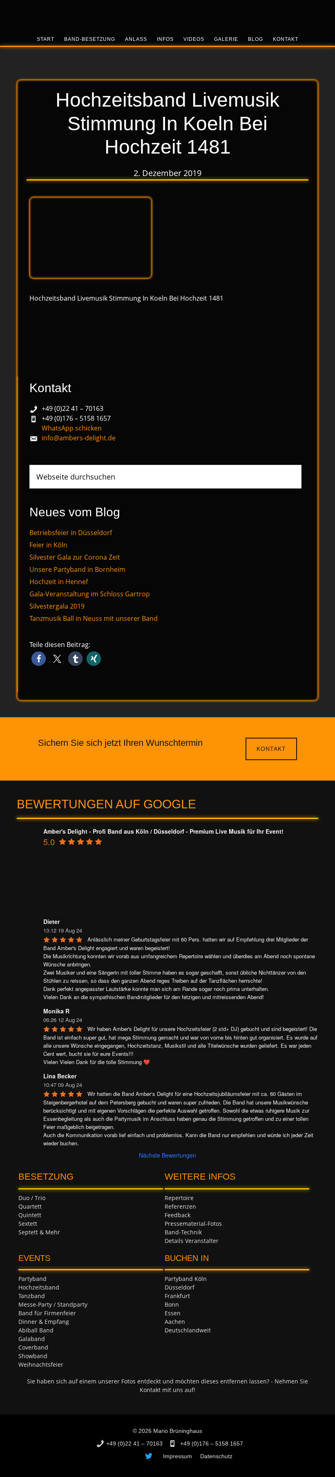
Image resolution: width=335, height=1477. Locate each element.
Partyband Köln (186, 1279)
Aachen (175, 1321)
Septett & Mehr (39, 1232)
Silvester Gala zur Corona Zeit (74, 557)
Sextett (27, 1223)
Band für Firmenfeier (47, 1313)
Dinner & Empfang (43, 1321)
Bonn (172, 1304)
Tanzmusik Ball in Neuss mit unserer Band (93, 618)
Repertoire (179, 1198)
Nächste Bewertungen (167, 1155)
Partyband (32, 1279)
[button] (38, 658)
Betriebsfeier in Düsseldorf (70, 532)
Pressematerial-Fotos (193, 1223)
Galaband (31, 1339)
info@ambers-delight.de (79, 437)
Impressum (177, 1456)
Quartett (30, 1206)
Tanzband (31, 1296)
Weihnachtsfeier (40, 1364)
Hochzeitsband (38, 1287)
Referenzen (180, 1206)
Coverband (33, 1347)
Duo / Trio (31, 1198)
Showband (32, 1356)
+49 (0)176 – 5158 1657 (76, 418)
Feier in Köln (48, 544)
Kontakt (271, 748)
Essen (173, 1313)
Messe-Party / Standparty (52, 1304)
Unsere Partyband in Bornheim (77, 569)
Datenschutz (216, 1456)
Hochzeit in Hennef (58, 581)
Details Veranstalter (192, 1241)
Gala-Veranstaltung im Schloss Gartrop (89, 593)
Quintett (29, 1215)
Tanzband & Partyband (167, 14)
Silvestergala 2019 (57, 606)
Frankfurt (177, 1296)
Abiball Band (36, 1330)
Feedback (177, 1215)
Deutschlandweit (188, 1330)
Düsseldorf (179, 1287)
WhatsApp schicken (72, 428)
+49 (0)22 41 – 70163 (72, 408)
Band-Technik (183, 1232)
